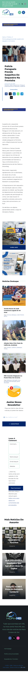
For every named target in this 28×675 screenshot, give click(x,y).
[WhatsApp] (18, 94)
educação (14, 380)
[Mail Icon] (14, 612)
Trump (5, 348)
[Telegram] (22, 94)
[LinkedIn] (14, 94)
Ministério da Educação (10, 381)
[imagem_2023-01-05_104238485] (14, 46)
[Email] (11, 97)
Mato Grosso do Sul (15, 85)
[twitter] (22, 4)
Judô (18, 314)
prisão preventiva (9, 86)
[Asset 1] (7, 10)
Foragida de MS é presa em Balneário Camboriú (14, 589)
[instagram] (25, 4)
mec (19, 380)
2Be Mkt (23, 667)
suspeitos (22, 86)
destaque (14, 314)
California (13, 347)
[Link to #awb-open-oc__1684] (23, 12)
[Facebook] (6, 94)
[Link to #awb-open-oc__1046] (19, 12)
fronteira (7, 85)
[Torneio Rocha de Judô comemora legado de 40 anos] (14, 287)
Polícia (17, 546)
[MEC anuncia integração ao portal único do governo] (14, 354)
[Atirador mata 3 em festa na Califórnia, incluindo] (14, 321)
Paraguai (22, 85)
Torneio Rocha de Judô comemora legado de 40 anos (12, 310)
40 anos (9, 314)
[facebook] (19, 4)
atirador (9, 347)
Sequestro (17, 86)
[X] (10, 94)
